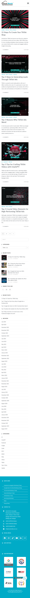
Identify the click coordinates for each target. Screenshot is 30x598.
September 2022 (5, 358)
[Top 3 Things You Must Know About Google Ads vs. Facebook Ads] (4, 265)
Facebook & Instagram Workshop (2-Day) (13, 485)
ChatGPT (4, 440)
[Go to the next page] (13, 233)
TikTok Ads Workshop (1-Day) (10, 490)
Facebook (4, 442)
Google (3, 445)
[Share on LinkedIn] (10, 289)
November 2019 (5, 420)
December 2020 (5, 395)
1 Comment (15, 282)
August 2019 (4, 428)
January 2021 (5, 392)
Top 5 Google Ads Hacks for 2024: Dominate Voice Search (15, 306)
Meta (3, 457)
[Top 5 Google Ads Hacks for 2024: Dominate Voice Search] (4, 272)
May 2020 (4, 409)
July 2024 (4, 321)
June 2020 (4, 406)
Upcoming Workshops (9, 498)
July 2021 (4, 389)
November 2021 (5, 383)
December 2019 (5, 417)
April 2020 (4, 412)
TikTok (3, 74)
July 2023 (4, 338)
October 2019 (5, 423)
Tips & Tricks (9, 74)
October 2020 (5, 397)
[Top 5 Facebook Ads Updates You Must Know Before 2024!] (4, 280)
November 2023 (5, 330)
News (5, 500)
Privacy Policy (7, 503)
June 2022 (4, 366)
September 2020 (5, 400)
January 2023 (5, 352)
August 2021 (4, 386)
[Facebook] (5, 538)
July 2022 (4, 364)
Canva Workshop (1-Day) (9, 493)
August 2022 (4, 361)
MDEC (3, 454)
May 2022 (4, 369)
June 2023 (4, 341)
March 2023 (4, 350)
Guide (3, 448)
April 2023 (4, 347)
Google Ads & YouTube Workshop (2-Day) (13, 487)
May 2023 (4, 344)
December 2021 (5, 381)
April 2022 (4, 372)
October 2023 (5, 333)
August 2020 (4, 403)
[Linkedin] (21, 538)
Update (15, 74)
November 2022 (5, 355)
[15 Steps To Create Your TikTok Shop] (4, 257)
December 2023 (5, 327)
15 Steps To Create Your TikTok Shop (16, 256)
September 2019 (5, 426)
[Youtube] (17, 538)
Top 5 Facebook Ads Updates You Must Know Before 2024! (15, 308)
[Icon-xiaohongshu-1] (25, 538)
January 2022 (5, 378)
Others (3, 459)
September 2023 (5, 335)
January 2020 (5, 414)
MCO (3, 451)
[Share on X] (3, 289)
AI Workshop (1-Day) (8, 495)
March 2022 (4, 375)
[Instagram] (9, 538)
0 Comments (5, 49)
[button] (28, 3)
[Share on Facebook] (6, 289)
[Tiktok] (13, 538)
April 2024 (4, 324)
